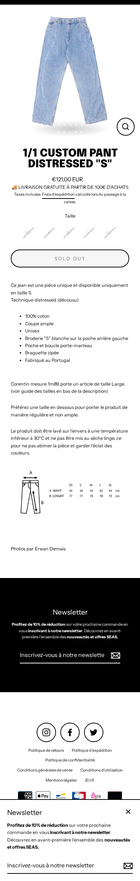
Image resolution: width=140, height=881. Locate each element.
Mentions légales (61, 780)
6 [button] (71, 125)
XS (28, 232)
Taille (70, 216)
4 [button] (59, 125)
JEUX (89, 780)
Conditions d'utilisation (101, 770)
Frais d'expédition (58, 194)
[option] (70, 71)
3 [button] (54, 125)
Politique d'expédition (92, 750)
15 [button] (76, 133)
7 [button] (77, 125)
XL (109, 232)
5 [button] (65, 125)
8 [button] (82, 125)
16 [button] (82, 133)
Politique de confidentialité (70, 760)
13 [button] (65, 133)
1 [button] (41, 125)
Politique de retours (46, 750)
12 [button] (59, 133)
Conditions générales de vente (45, 770)
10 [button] (94, 125)
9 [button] (88, 125)
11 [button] (100, 125)
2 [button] (48, 125)
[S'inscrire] (114, 655)
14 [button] (71, 133)
